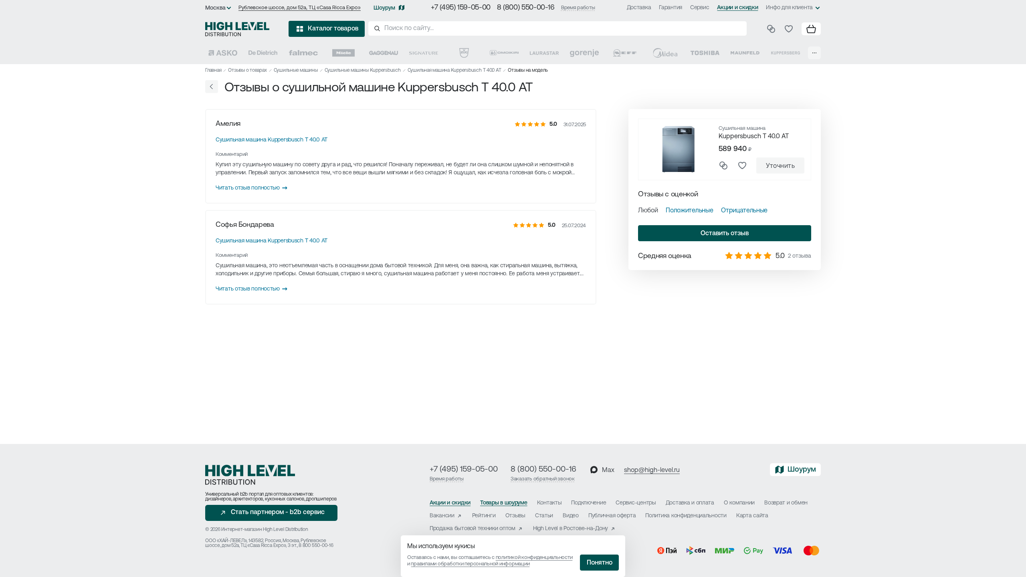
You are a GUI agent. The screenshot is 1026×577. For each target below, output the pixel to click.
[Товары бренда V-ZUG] (464, 52)
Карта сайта (752, 516)
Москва (215, 8)
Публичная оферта (612, 516)
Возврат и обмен (786, 503)
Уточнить (780, 166)
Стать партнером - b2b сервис (278, 512)
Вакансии (442, 516)
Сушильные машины (296, 70)
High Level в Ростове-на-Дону (570, 529)
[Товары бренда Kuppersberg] (785, 52)
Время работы (578, 7)
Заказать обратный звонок (543, 479)
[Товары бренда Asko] (222, 52)
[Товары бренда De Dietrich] (263, 52)
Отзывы (515, 516)
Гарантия (670, 8)
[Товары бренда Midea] (665, 52)
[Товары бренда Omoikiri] (504, 52)
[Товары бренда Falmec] (303, 52)
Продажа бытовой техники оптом (472, 529)
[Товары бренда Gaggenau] (383, 52)
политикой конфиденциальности (534, 557)
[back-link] (211, 86)
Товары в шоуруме (503, 503)
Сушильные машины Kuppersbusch (363, 70)
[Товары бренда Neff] (624, 52)
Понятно (599, 563)
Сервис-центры (636, 503)
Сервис (699, 8)
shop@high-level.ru (652, 470)
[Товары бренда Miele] (343, 52)
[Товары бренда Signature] (423, 52)
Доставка (639, 8)
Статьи (544, 516)
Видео (571, 516)
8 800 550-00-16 (316, 545)
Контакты (549, 503)
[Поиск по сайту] (557, 28)
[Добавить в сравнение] (723, 165)
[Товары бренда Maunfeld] (745, 52)
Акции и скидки (737, 8)
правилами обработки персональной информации (470, 564)
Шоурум (384, 8)
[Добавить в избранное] (742, 165)
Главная (213, 70)
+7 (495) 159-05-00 (461, 8)
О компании (739, 503)
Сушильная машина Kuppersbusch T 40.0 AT (454, 70)
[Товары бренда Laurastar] (544, 52)
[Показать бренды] (814, 52)
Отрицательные (744, 211)
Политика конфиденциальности (685, 516)
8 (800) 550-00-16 (526, 8)
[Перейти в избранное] (789, 29)
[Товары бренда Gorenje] (584, 52)
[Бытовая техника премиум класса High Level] (237, 29)
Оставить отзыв (725, 233)
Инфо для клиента (789, 8)
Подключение (588, 503)
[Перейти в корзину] (811, 28)
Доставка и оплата (690, 503)
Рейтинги (484, 516)
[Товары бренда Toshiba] (705, 52)
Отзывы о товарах (247, 70)
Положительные (689, 211)
